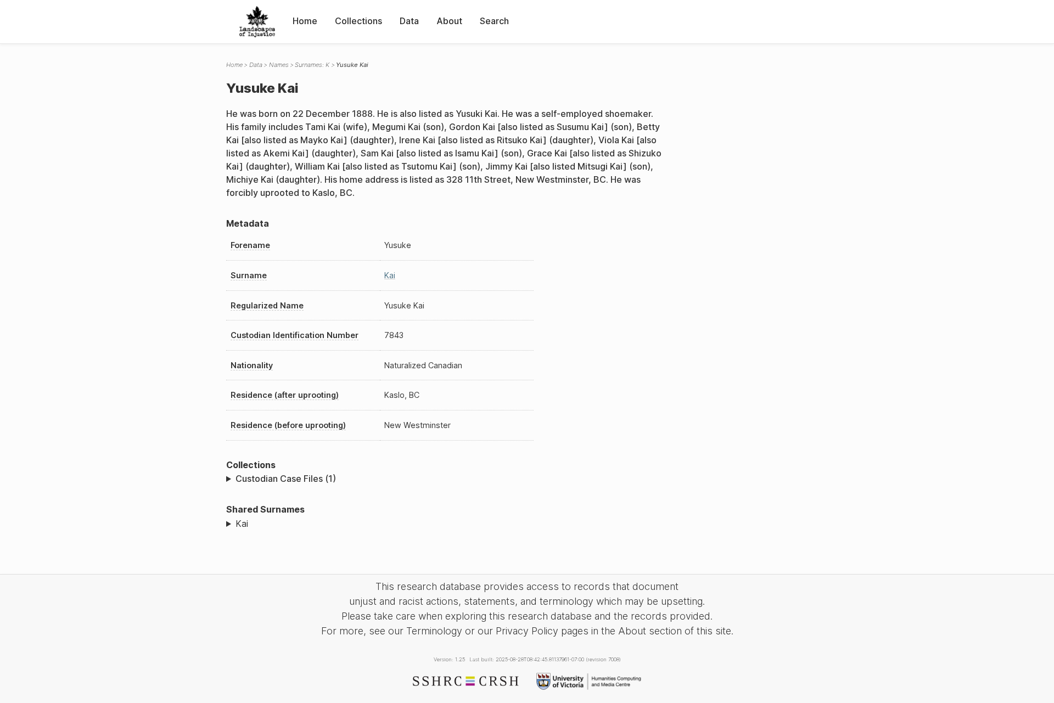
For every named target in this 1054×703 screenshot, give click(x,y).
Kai (389, 275)
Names (279, 65)
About (449, 20)
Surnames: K (312, 65)
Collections (358, 20)
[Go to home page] (257, 21)
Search (494, 20)
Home (305, 20)
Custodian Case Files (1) (286, 478)
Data (409, 20)
